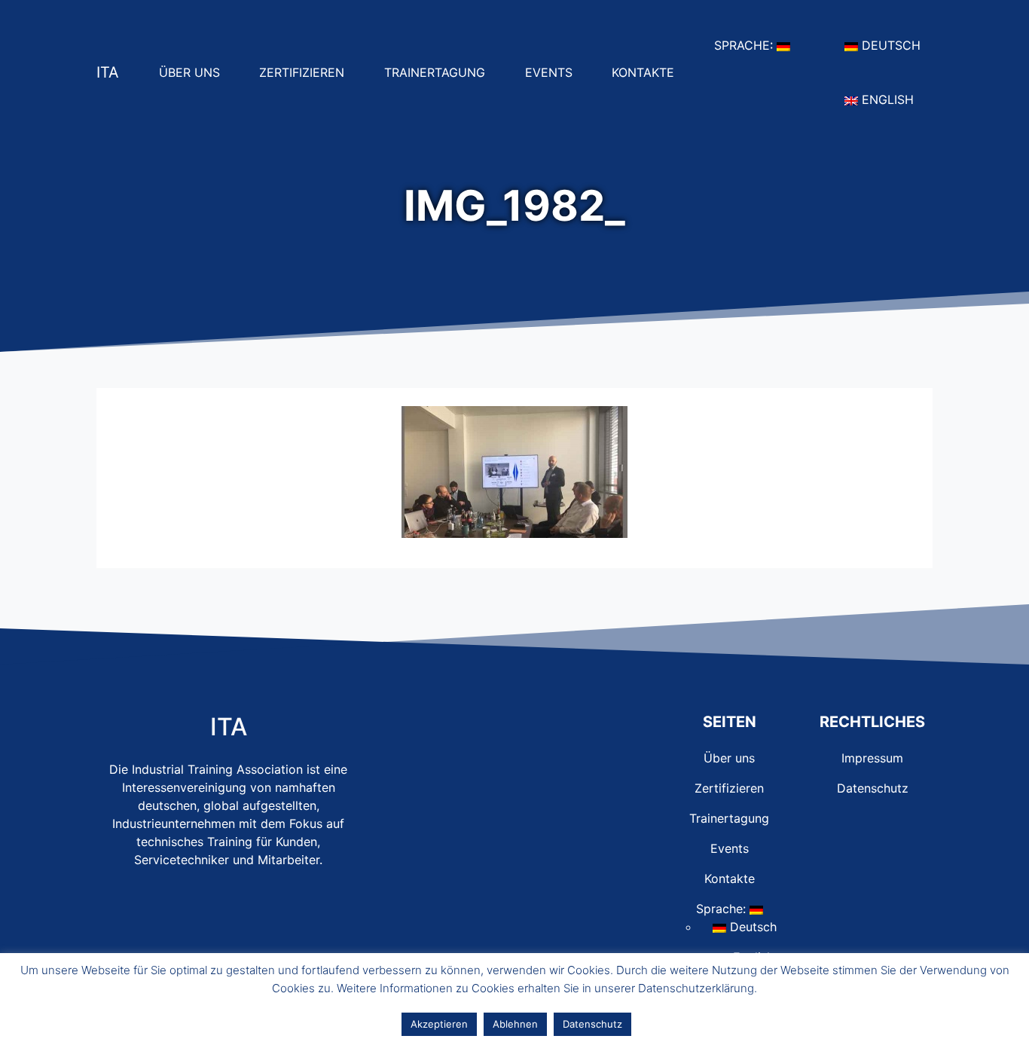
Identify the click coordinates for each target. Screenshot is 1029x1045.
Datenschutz (872, 788)
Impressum (872, 757)
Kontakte (649, 72)
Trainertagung (440, 72)
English (892, 99)
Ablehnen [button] (515, 1024)
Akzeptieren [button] (439, 1024)
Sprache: (758, 45)
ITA (107, 72)
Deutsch (895, 45)
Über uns (195, 72)
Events (555, 72)
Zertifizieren (307, 72)
